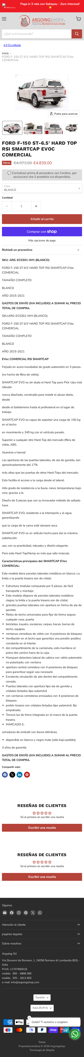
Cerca (42, 1042)
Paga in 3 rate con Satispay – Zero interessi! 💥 (50, 5)
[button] (12, 127)
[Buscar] (76, 33)
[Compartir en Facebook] (5, 775)
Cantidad (7, 197)
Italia (40, 1008)
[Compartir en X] (12, 775)
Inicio (5, 53)
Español (40, 997)
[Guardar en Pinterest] (27, 775)
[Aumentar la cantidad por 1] (36, 206)
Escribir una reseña (42, 828)
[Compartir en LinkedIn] (19, 775)
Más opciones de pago (42, 240)
